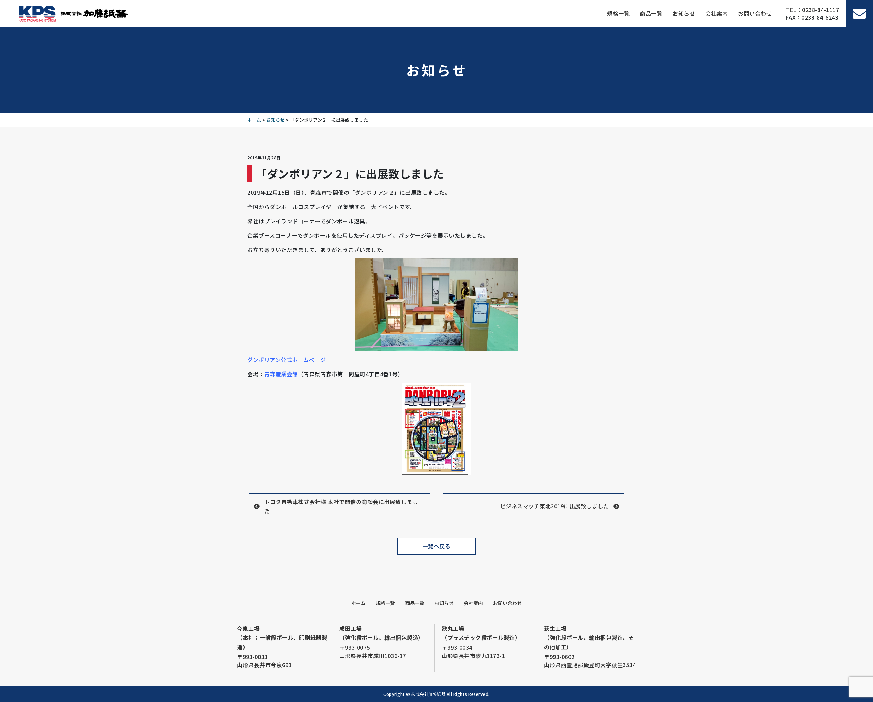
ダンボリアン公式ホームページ (286, 359)
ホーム (358, 603)
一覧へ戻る (437, 546)
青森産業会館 (281, 374)
